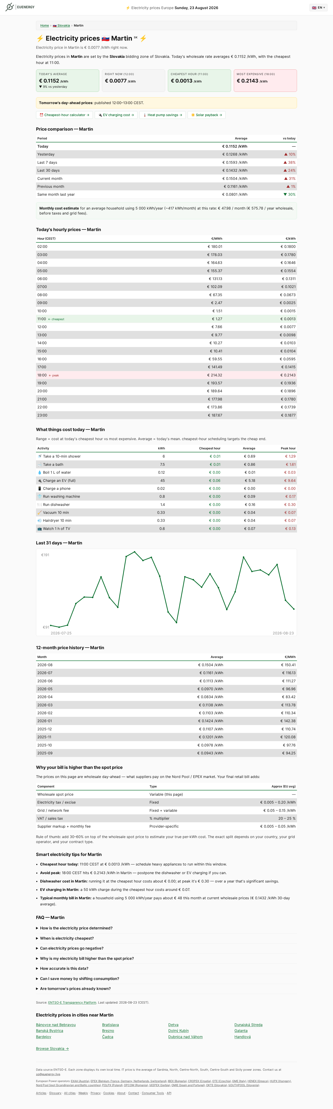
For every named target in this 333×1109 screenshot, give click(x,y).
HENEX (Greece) (258, 1081)
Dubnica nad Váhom (185, 1036)
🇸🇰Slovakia (61, 25)
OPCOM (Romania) (136, 1085)
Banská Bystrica (49, 1030)
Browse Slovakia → (52, 1048)
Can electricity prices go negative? (72, 948)
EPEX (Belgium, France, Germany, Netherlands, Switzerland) (128, 1081)
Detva (173, 1024)
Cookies (108, 1093)
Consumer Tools (153, 1093)
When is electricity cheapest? (67, 938)
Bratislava (110, 1024)
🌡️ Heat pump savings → (162, 115)
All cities (70, 1093)
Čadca (107, 1036)
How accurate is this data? (64, 968)
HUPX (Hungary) (280, 1081)
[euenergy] (19, 7)
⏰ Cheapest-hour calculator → (64, 115)
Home (44, 25)
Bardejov (43, 1036)
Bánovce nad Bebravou (56, 1024)
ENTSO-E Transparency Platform (72, 1002)
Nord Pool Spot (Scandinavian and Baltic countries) (68, 1085)
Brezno (108, 1030)
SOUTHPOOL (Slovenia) (243, 1085)
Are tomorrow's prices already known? (75, 988)
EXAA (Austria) (80, 1081)
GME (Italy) (239, 1081)
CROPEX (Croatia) (199, 1081)
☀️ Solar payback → (206, 115)
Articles (41, 1093)
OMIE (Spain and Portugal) (188, 1085)
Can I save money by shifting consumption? (79, 978)
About (121, 1093)
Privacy (96, 1093)
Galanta (241, 1030)
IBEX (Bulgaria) (177, 1081)
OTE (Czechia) (221, 1081)
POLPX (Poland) (112, 1085)
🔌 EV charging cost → (116, 115)
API (169, 1093)
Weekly (83, 1093)
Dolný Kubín (178, 1030)
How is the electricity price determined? (76, 928)
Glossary (55, 1093)
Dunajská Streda (248, 1024)
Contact (133, 1093)
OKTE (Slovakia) (216, 1085)
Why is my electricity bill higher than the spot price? (87, 958)
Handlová (242, 1036)
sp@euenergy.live (48, 1074)
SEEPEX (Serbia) (159, 1085)
